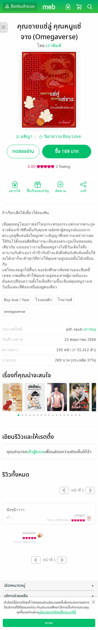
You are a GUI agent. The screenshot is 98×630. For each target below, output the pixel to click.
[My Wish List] (67, 6)
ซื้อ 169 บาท (67, 151)
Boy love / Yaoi (16, 300)
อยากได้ (14, 191)
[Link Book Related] (12, 396)
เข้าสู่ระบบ (35, 452)
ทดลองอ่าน (23, 151)
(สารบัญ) (90, 329)
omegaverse (14, 311)
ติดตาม (60, 191)
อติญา (26, 136)
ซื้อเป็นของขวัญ (38, 191)
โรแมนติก (43, 300)
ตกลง (49, 623)
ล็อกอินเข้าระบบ (22, 6)
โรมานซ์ (65, 300)
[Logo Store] (49, 6)
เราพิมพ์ (53, 45)
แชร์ (83, 191)
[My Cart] (79, 6)
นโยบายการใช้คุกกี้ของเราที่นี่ (57, 612)
